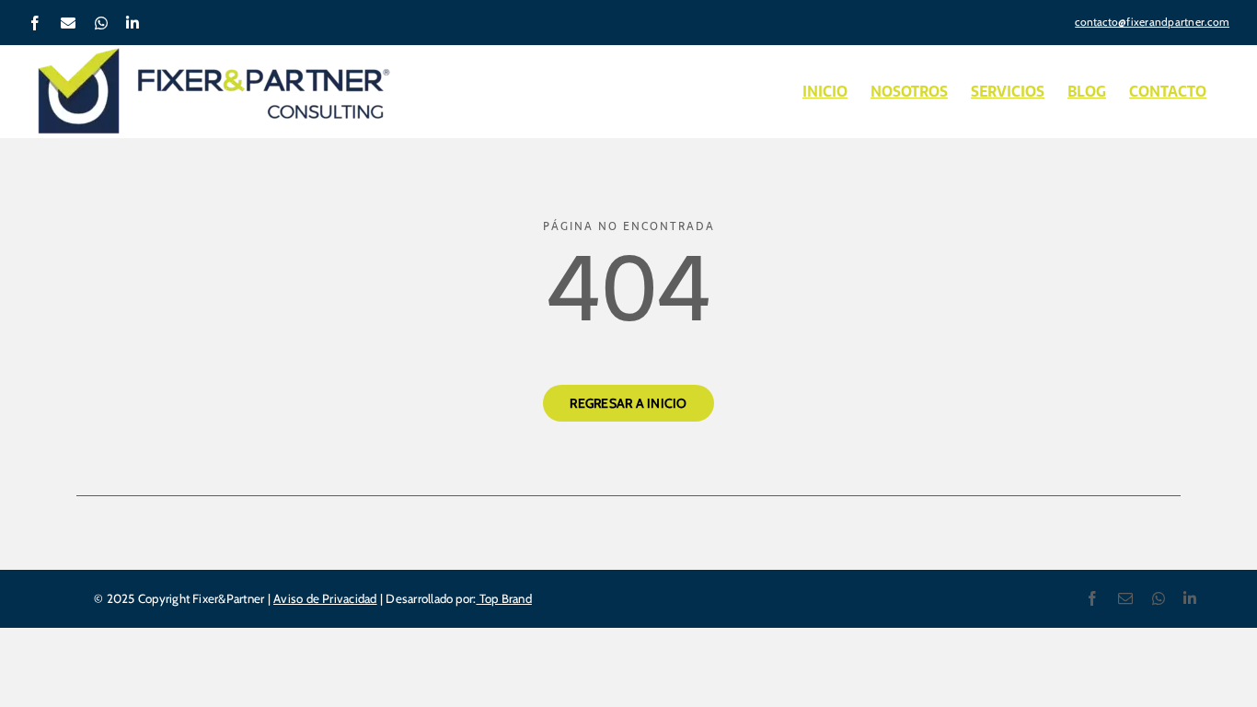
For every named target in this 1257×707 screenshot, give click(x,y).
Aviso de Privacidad (325, 598)
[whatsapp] (1158, 598)
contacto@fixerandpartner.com (1152, 22)
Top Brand (503, 598)
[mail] (1125, 598)
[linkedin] (1189, 598)
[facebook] (1092, 598)
